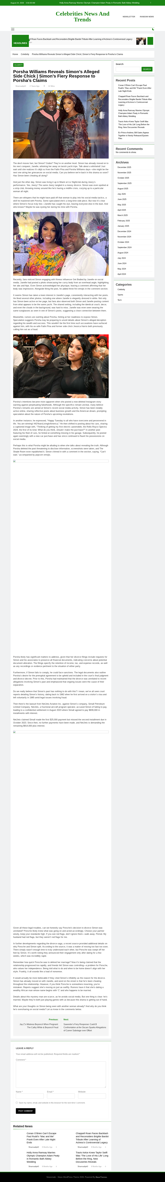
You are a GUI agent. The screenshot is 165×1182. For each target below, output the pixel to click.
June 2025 (122, 199)
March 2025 (123, 215)
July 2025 (122, 194)
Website (82, 1092)
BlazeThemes (101, 1177)
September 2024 (124, 247)
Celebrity (18, 65)
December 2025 (124, 167)
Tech (120, 300)
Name (19, 1092)
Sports (120, 295)
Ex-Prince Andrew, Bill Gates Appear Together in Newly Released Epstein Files (133, 135)
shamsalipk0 (20, 86)
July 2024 (122, 258)
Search (119, 64)
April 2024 (122, 274)
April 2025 (122, 210)
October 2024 (123, 242)
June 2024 (122, 263)
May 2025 (122, 205)
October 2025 (123, 178)
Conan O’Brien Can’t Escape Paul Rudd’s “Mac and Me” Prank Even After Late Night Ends (134, 88)
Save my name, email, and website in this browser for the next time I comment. (52, 1103)
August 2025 (123, 188)
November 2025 (124, 172)
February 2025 (124, 221)
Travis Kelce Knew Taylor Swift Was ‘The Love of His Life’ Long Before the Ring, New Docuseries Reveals (98, 3)
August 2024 (123, 253)
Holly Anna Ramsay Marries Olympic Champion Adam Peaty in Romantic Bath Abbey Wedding (134, 113)
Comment (21, 1060)
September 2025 (124, 183)
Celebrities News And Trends (82, 16)
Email (50, 1092)
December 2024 (124, 231)
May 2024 (122, 269)
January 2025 (123, 226)
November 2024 (124, 237)
